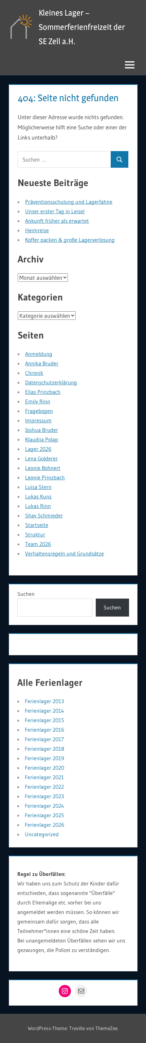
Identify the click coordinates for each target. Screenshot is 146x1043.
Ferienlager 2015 (44, 720)
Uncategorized (42, 834)
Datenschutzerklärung (51, 382)
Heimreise (37, 230)
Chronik (34, 372)
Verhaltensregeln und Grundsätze (64, 553)
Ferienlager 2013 (44, 701)
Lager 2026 (38, 448)
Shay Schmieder (44, 515)
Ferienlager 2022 (44, 786)
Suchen (26, 593)
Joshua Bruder (41, 429)
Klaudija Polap (41, 439)
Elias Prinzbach (42, 391)
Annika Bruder (41, 363)
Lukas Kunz (38, 496)
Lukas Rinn (38, 505)
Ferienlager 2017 (44, 739)
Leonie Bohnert (42, 467)
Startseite (36, 525)
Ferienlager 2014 (44, 710)
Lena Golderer (41, 458)
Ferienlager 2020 (44, 767)
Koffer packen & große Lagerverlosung (70, 239)
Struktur (35, 534)
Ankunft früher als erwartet (57, 220)
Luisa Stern (38, 486)
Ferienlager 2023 (44, 796)
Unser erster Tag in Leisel (55, 211)
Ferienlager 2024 (44, 805)
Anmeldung (38, 353)
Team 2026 (38, 544)
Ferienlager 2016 (44, 729)
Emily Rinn (37, 401)
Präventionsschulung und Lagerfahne (68, 201)
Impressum (38, 420)
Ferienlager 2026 (44, 824)
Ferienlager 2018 (44, 748)
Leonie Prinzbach (45, 477)
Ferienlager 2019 (44, 758)
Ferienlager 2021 (44, 777)
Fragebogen (39, 410)
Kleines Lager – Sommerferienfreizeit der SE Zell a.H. (82, 27)
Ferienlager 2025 (44, 815)
